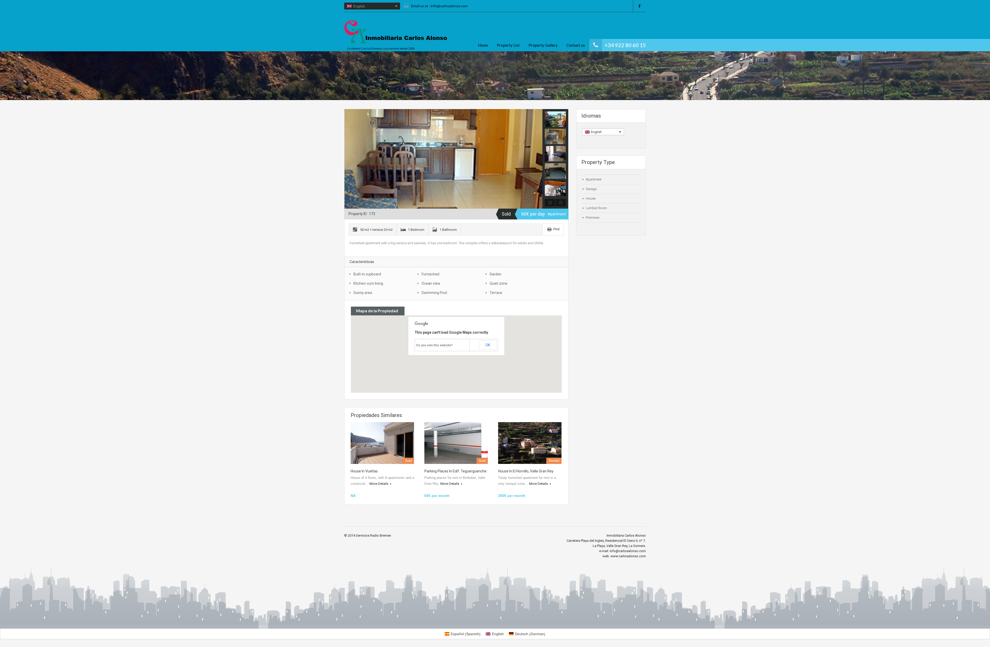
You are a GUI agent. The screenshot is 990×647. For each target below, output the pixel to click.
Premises (592, 217)
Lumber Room (596, 208)
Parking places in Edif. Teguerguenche (455, 471)
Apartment (593, 179)
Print (556, 229)
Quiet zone (498, 283)
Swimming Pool (434, 293)
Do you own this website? (434, 345)
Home (483, 45)
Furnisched (430, 274)
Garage (591, 189)
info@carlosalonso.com (449, 6)
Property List (508, 45)
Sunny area (362, 293)
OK (487, 345)
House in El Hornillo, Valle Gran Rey (526, 471)
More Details (379, 484)
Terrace (496, 293)
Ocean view (431, 283)
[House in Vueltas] (382, 443)
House (591, 198)
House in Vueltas (364, 471)
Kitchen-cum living (368, 283)
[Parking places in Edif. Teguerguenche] (456, 443)
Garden (495, 274)
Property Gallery (543, 45)
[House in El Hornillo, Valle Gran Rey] (530, 443)
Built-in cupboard (367, 274)
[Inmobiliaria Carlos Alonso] (395, 32)
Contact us (575, 45)
